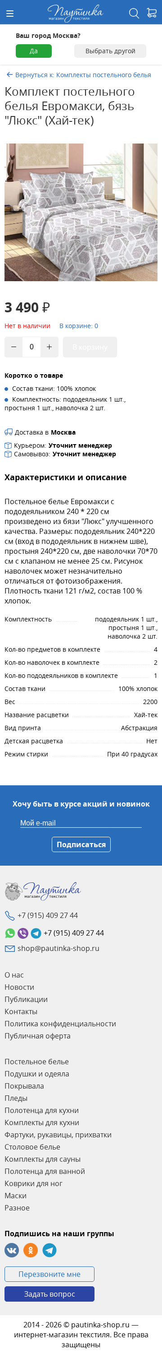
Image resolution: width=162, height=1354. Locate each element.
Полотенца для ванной (44, 1171)
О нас (14, 975)
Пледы (15, 1098)
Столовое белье (32, 1147)
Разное (17, 1208)
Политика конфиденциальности (60, 1024)
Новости (19, 987)
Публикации (26, 999)
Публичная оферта (37, 1036)
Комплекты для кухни (41, 1122)
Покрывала (24, 1086)
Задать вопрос (49, 1294)
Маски (15, 1196)
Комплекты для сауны (42, 1159)
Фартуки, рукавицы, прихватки (58, 1135)
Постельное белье (36, 1062)
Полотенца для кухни (41, 1110)
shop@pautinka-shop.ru (58, 948)
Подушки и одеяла (36, 1074)
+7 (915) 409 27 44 (48, 915)
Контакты (20, 1011)
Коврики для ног (33, 1183)
